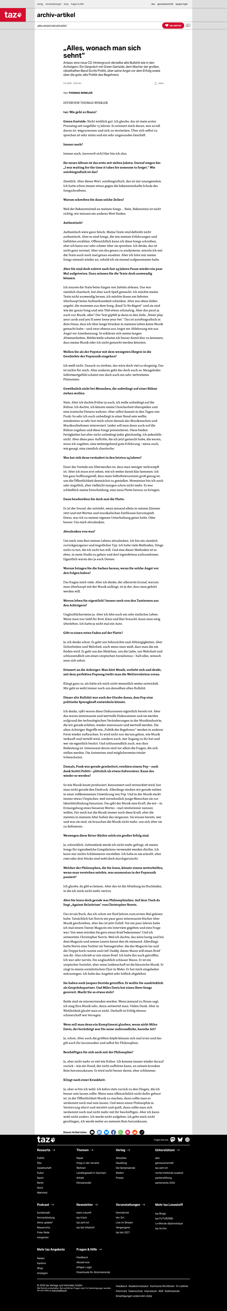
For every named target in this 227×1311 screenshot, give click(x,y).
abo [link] (153, 4)
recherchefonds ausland (169, 1173)
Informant (122, 1291)
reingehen (43, 1237)
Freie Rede (43, 1232)
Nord (40, 1187)
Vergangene (123, 1227)
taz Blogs (160, 1213)
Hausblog (121, 1163)
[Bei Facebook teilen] (113, 1132)
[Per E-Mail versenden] (92, 1132)
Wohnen (81, 1168)
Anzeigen (42, 1273)
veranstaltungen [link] (53, 4)
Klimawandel (83, 1182)
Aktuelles (121, 1158)
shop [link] (66, 4)
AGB (161, 1291)
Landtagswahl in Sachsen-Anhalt (91, 1175)
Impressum (151, 1291)
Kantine (41, 1263)
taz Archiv (161, 1228)
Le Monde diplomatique (169, 1223)
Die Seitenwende (125, 1168)
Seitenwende (172, 1291)
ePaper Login (84, 1267)
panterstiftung (163, 1177)
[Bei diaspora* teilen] (127, 1132)
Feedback (82, 1257)
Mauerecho (43, 1227)
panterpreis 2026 (165, 1182)
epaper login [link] (182, 4)
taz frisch (81, 1217)
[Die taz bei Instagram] (187, 1141)
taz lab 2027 (123, 1232)
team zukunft (83, 1212)
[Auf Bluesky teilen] (106, 1132)
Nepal (79, 1158)
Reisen (41, 1258)
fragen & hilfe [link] (77, 4)
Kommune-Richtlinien (162, 1286)
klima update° (45, 1222)
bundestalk (43, 1212)
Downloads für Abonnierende (93, 1272)
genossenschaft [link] (165, 4)
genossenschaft (164, 1163)
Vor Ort (120, 1217)
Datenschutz (135, 1291)
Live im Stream (124, 1222)
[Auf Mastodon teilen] (99, 1132)
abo (157, 1158)
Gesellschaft (44, 1168)
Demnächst (122, 1212)
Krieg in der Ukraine (87, 1163)
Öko (39, 1163)
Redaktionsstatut (139, 1286)
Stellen (120, 1173)
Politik (40, 1158)
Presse (120, 1177)
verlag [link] (40, 4)
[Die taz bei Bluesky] (180, 1141)
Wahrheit (42, 1192)
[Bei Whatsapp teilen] (120, 1132)
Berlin (40, 1182)
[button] (188, 25)
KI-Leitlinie (182, 1286)
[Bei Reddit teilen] (134, 1132)
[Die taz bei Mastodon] (172, 1141)
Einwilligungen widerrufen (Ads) (134, 1296)
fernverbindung (46, 1217)
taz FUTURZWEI (164, 1218)
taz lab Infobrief (85, 1227)
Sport (40, 1177)
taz (46, 1139)
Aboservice (83, 1262)
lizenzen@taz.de (59, 1290)
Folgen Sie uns (161, 1139)
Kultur (40, 1173)
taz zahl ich (161, 1168)
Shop (40, 1268)
